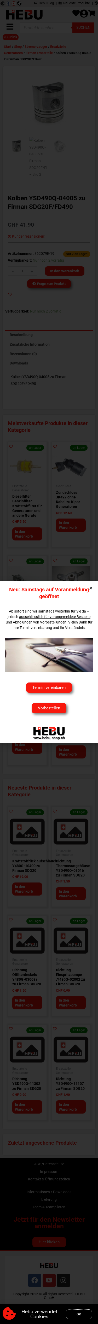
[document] (49, 662)
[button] (91, 588)
